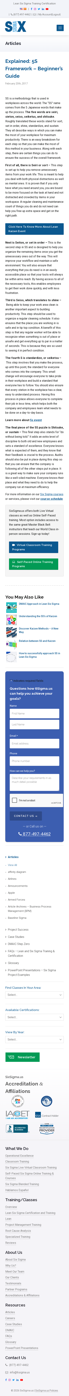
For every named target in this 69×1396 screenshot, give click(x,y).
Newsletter (26, 1057)
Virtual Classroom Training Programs (32, 547)
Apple (11, 892)
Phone (13, 753)
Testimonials (13, 1283)
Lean (8, 1218)
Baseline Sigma (17, 917)
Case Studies (16, 937)
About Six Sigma (15, 1259)
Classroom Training (17, 1161)
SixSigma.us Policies (46, 1390)
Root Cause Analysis (18, 1230)
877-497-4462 (36, 834)
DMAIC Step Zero (19, 944)
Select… (12, 994)
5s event (36, 420)
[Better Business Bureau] (17, 1134)
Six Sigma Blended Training (22, 1184)
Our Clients (12, 1277)
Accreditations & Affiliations (22, 1295)
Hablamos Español (16, 1190)
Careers (10, 1318)
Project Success (18, 929)
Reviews (10, 1242)
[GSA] (46, 1120)
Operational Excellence (19, 1155)
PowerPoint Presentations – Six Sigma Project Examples (32, 973)
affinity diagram (17, 872)
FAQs (8, 1336)
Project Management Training (23, 1224)
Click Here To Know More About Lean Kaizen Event (33, 229)
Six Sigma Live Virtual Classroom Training (31, 1167)
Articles (13, 857)
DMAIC (9, 1330)
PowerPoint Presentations (21, 1348)
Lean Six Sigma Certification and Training (30, 1213)
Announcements (18, 886)
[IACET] (17, 1120)
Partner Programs (16, 1289)
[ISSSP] (46, 1106)
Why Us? (10, 1265)
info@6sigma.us (19, 1372)
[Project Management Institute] (17, 1106)
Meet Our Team (14, 1271)
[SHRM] (46, 1134)
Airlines (12, 878)
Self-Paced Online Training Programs (32, 564)
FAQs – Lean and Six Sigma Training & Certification (31, 953)
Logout (56, 14)
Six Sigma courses (51, 494)
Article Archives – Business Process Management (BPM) (29, 908)
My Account (45, 14)
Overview (11, 1207)
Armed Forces (16, 899)
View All (12, 865)
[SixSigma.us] (15, 27)
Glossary (13, 963)
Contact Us (15, 1357)
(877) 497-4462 (22, 14)
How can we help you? (22, 771)
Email (14, 735)
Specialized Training (17, 1236)
